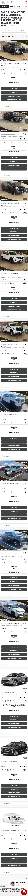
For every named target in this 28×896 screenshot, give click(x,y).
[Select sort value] (26, 36)
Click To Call (14, 88)
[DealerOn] (4, 888)
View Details (14, 92)
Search (22, 30)
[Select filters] (23, 36)
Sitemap (13, 890)
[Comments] (26, 73)
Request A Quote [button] (14, 96)
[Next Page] (19, 880)
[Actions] (25, 63)
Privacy (16, 890)
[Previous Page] (16, 880)
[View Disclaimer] (11, 73)
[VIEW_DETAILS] (14, 818)
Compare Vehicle (7, 106)
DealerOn (9, 890)
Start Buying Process (14, 100)
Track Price (15, 83)
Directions (12, 6)
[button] (4, 6)
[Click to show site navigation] (26, 6)
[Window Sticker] (26, 213)
